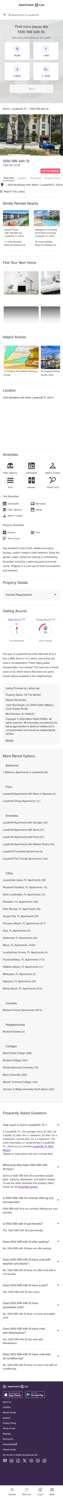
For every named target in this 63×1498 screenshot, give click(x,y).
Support (6, 1417)
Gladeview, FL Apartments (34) (20, 938)
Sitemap (7, 1433)
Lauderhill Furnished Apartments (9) (23, 851)
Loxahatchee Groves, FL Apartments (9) (25, 952)
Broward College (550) (15, 1060)
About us (7, 1401)
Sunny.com (8, 1438)
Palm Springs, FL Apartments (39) (22, 909)
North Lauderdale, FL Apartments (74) (24, 894)
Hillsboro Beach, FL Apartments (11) (23, 966)
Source (9, 740)
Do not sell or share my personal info (20, 1454)
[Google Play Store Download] (35, 1397)
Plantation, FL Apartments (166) (20, 901)
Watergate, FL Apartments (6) (19, 974)
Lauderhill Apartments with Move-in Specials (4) (29, 793)
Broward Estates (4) (14, 1031)
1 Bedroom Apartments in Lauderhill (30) (25, 772)
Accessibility (9, 1444)
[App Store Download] (12, 1397)
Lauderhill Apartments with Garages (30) (25, 822)
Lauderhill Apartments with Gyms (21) (24, 829)
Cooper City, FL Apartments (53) (21, 916)
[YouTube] (31, 1460)
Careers (6, 1407)
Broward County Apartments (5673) (22, 1010)
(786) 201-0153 (11, 165)
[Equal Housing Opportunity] (5, 1460)
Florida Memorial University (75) (20, 1067)
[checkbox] (17, 51)
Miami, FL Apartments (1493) (19, 945)
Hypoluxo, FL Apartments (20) (19, 981)
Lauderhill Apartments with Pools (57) (23, 837)
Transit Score (44, 619)
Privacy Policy (9, 1422)
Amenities (35, 178)
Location (22, 178)
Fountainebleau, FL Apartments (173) (24, 959)
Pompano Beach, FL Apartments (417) (24, 923)
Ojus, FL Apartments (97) (17, 930)
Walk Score (15, 619)
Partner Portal (9, 1449)
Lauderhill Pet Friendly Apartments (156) (25, 858)
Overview (9, 178)
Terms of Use (9, 1428)
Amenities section (28, 1186)
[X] (25, 1460)
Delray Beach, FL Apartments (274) (22, 988)
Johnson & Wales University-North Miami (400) (28, 1089)
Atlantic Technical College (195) (20, 1082)
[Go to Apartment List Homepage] (31, 5)
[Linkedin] (11, 1460)
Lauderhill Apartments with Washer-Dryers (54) (29, 844)
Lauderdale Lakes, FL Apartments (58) (24, 880)
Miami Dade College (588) (17, 1053)
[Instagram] (38, 1460)
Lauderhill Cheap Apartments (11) (21, 801)
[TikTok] (44, 1460)
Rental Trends (9, 1412)
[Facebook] (18, 1460)
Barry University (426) (15, 1074)
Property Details (53, 178)
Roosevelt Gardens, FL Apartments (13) (25, 887)
